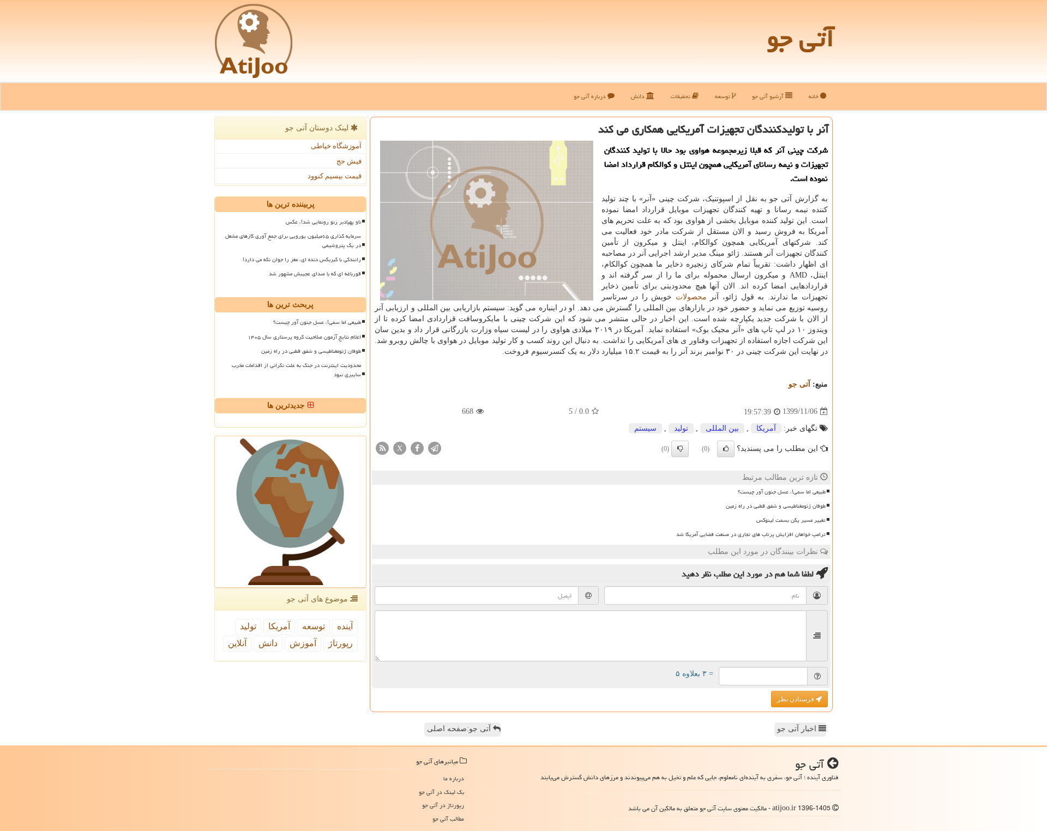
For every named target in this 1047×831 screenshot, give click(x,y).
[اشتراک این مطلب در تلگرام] (434, 447)
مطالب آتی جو (448, 818)
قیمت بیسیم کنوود (335, 176)
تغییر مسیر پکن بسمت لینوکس (791, 520)
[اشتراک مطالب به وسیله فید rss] (382, 447)
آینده (345, 626)
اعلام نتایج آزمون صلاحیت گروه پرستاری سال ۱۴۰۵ (304, 337)
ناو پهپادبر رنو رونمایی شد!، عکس (323, 221)
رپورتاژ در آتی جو (443, 805)
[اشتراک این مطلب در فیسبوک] (417, 447)
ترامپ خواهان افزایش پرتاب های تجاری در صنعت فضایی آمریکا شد (751, 534)
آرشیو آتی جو (768, 96)
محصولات (691, 297)
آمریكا (766, 428)
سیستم (645, 428)
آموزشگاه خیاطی (336, 146)
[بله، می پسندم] (726, 449)
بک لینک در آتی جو (441, 792)
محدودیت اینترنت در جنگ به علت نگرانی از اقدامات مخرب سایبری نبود (296, 370)
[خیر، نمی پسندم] (680, 449)
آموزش (303, 643)
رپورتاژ (340, 643)
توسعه (723, 96)
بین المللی (722, 428)
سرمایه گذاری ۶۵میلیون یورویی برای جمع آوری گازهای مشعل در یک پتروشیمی (293, 241)
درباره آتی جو (590, 96)
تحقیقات (681, 96)
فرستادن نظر (796, 699)
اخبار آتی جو (798, 729)
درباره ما (453, 778)
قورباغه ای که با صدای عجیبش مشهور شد (315, 273)
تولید (681, 428)
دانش (638, 96)
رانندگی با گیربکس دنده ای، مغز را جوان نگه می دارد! (302, 259)
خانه (814, 96)
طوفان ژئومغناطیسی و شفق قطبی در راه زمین (776, 506)
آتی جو (800, 38)
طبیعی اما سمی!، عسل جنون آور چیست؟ (782, 491)
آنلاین (237, 643)
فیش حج (349, 161)
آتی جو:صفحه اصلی (460, 729)
